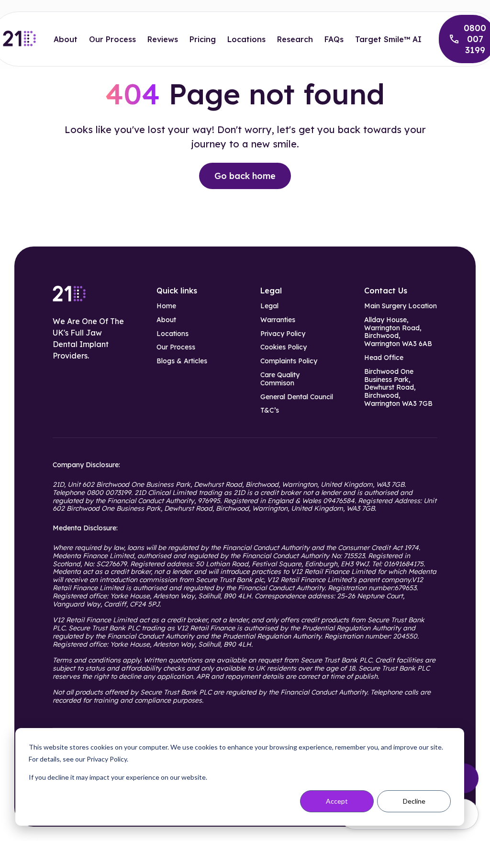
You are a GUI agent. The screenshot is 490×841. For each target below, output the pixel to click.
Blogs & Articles (181, 361)
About (66, 39)
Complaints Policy (288, 361)
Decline (414, 801)
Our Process (112, 39)
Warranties (277, 320)
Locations (246, 39)
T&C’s (269, 410)
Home (166, 306)
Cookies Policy (283, 347)
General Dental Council (296, 397)
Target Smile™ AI (388, 39)
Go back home (245, 175)
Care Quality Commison (280, 379)
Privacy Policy (282, 334)
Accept (337, 801)
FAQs (334, 39)
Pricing (202, 39)
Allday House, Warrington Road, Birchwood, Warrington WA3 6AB (398, 332)
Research (295, 39)
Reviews (162, 39)
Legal (269, 306)
